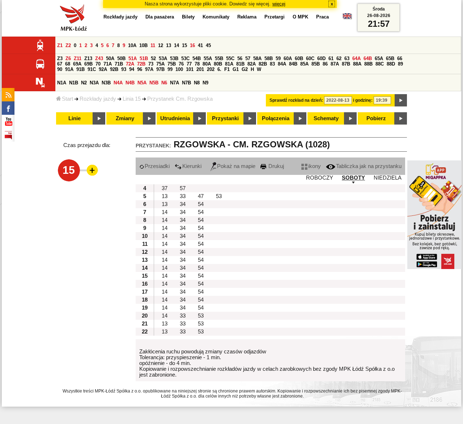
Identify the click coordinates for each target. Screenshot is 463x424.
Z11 (77, 58)
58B (268, 58)
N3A (94, 82)
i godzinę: (363, 100)
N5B (153, 82)
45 (208, 45)
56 (239, 58)
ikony (314, 166)
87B (346, 64)
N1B (73, 82)
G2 (245, 69)
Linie (74, 118)
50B (121, 58)
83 (272, 64)
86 (325, 64)
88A (357, 64)
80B (218, 64)
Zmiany (125, 118)
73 (150, 64)
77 (189, 64)
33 (183, 196)
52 (153, 58)
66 (399, 58)
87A (335, 64)
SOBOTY (353, 178)
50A (110, 58)
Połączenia (275, 118)
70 (98, 64)
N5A (141, 82)
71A (107, 64)
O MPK (300, 17)
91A (69, 69)
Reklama (246, 17)
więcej (278, 4)
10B (143, 45)
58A (257, 58)
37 (164, 188)
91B (80, 69)
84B (293, 64)
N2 (84, 82)
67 (59, 64)
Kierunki (191, 166)
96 (139, 69)
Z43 (99, 58)
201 (200, 69)
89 (400, 64)
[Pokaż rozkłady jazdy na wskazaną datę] (401, 100)
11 (152, 45)
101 (190, 69)
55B (219, 58)
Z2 (68, 45)
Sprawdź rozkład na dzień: (296, 100)
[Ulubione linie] (90, 170)
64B (368, 58)
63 (346, 58)
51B (144, 58)
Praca (322, 17)
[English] (347, 18)
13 (168, 45)
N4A (118, 82)
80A (207, 64)
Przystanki (225, 118)
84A (282, 64)
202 (210, 69)
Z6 (68, 58)
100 (179, 69)
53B (174, 58)
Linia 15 (132, 99)
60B (299, 58)
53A (163, 58)
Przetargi (274, 17)
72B (141, 64)
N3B (106, 82)
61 (331, 58)
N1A (61, 82)
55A (208, 58)
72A (130, 64)
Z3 (60, 58)
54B (196, 58)
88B (368, 64)
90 (59, 69)
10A (132, 45)
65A (379, 58)
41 (200, 45)
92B (114, 69)
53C (185, 58)
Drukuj (275, 166)
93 (123, 69)
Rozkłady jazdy (98, 99)
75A (160, 64)
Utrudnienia (175, 118)
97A (149, 69)
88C (379, 64)
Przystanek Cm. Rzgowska (180, 99)
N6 (164, 82)
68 (67, 64)
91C (92, 69)
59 (278, 58)
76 (181, 64)
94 (131, 69)
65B (390, 58)
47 (201, 196)
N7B (186, 82)
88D (391, 64)
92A (103, 69)
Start (67, 99)
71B (119, 64)
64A (356, 58)
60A (288, 58)
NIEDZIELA (388, 178)
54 (201, 204)
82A (251, 64)
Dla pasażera (159, 17)
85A (304, 64)
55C (230, 58)
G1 (236, 69)
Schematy (326, 118)
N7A (174, 82)
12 (160, 45)
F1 (227, 69)
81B (240, 64)
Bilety (188, 17)
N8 (197, 82)
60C (310, 58)
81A (229, 64)
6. (219, 69)
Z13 (88, 58)
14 (176, 45)
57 (247, 58)
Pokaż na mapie (236, 166)
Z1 (60, 45)
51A (132, 58)
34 (183, 204)
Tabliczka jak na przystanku (369, 166)
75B (171, 64)
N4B (130, 82)
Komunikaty (216, 17)
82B (263, 64)
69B (88, 64)
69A (77, 64)
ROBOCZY (319, 178)
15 (184, 45)
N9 (205, 82)
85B (315, 64)
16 (192, 45)
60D (321, 58)
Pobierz (376, 118)
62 (338, 58)
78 (197, 64)
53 (219, 196)
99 (170, 69)
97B (160, 69)
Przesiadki (157, 166)
